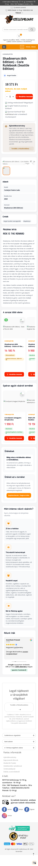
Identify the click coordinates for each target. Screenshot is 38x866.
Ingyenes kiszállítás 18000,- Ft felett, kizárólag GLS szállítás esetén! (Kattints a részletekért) (19, 40)
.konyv (21, 809)
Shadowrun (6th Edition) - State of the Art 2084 (13, 346)
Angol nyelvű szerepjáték (12, 221)
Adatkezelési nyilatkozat (13, 766)
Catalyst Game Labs (12, 190)
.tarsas (10, 809)
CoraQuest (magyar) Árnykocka (12, 419)
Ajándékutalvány (10, 757)
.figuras (32, 809)
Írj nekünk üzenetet (19, 7)
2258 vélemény (21, 667)
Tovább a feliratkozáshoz (19, 705)
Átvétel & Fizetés (10, 763)
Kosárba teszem (26, 96)
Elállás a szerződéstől (12, 772)
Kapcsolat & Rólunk (11, 760)
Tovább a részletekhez (21, 149)
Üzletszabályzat (9, 769)
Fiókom (18, 13)
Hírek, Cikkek (31, 47)
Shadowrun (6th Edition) (13, 208)
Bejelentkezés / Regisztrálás (18, 495)
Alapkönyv (26, 221)
